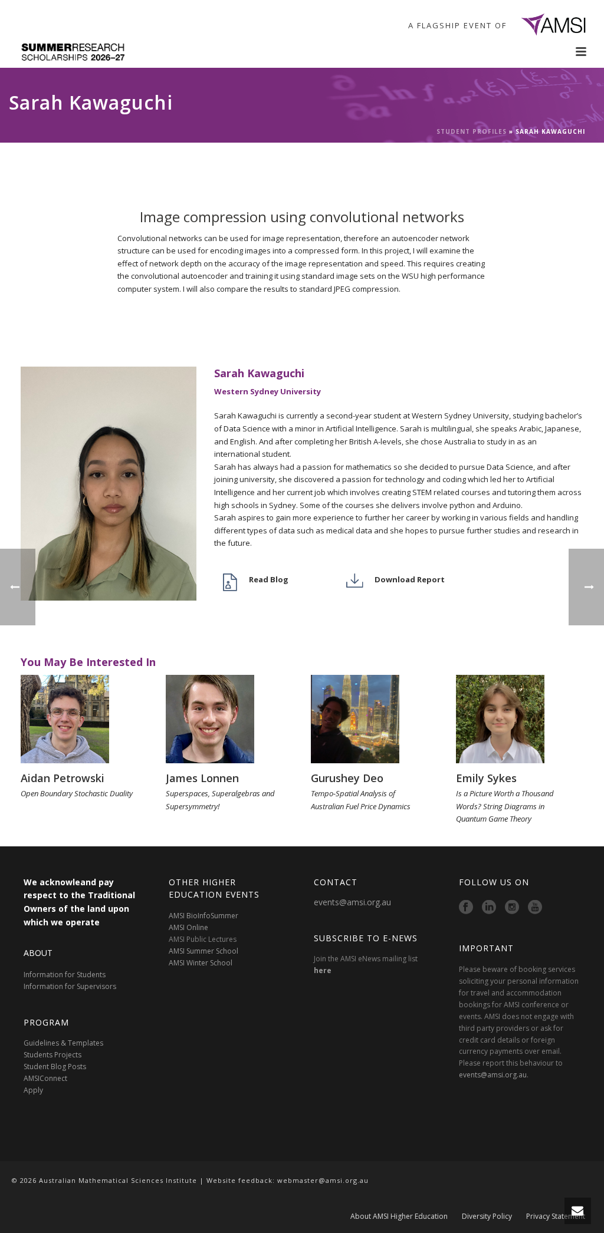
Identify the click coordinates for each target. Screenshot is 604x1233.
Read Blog (268, 579)
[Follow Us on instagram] (512, 907)
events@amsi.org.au (352, 902)
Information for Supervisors (70, 986)
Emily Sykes (486, 778)
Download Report (410, 579)
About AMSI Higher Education (399, 1216)
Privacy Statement (555, 1216)
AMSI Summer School (203, 951)
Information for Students (65, 975)
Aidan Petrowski (62, 778)
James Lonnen (202, 778)
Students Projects (52, 1055)
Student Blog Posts (55, 1066)
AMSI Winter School (200, 963)
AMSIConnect (45, 1078)
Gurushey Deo (347, 778)
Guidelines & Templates (63, 1043)
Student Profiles (471, 131)
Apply (33, 1090)
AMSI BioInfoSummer (203, 916)
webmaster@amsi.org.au (323, 1180)
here (322, 970)
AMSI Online (188, 927)
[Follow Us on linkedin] (489, 907)
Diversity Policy (487, 1216)
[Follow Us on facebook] (466, 907)
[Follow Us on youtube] (535, 907)
